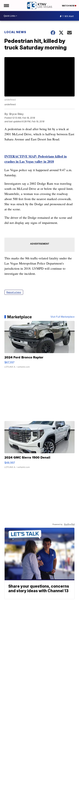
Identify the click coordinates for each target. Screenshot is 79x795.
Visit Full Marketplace (63, 317)
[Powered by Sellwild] (69, 524)
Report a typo (13, 292)
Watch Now (68, 6)
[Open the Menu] (6, 5)
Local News (15, 32)
